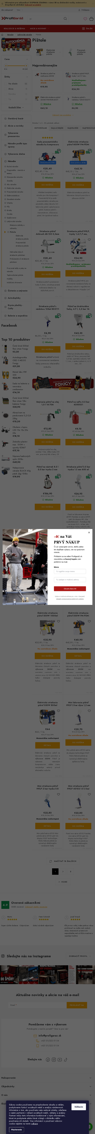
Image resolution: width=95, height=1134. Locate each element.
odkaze (34, 1123)
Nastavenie (16, 1129)
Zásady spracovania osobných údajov (70, 599)
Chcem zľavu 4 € (70, 589)
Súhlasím (79, 1106)
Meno (56, 567)
